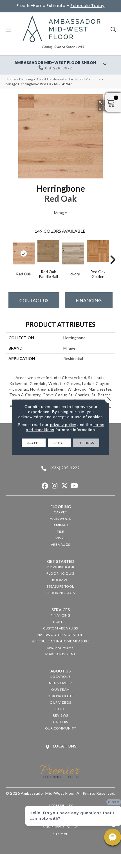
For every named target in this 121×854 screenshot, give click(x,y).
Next (112, 251)
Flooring (26, 79)
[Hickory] (73, 253)
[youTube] (74, 486)
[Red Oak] (23, 253)
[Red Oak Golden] (98, 251)
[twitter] (64, 486)
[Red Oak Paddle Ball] (48, 251)
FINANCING (89, 300)
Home (11, 79)
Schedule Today (87, 5)
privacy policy (63, 424)
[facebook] (45, 486)
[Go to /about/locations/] (60, 747)
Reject (59, 442)
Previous (8, 251)
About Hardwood (50, 79)
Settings (86, 442)
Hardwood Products (84, 79)
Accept (33, 442)
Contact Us (33, 300)
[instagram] (55, 486)
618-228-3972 (58, 68)
